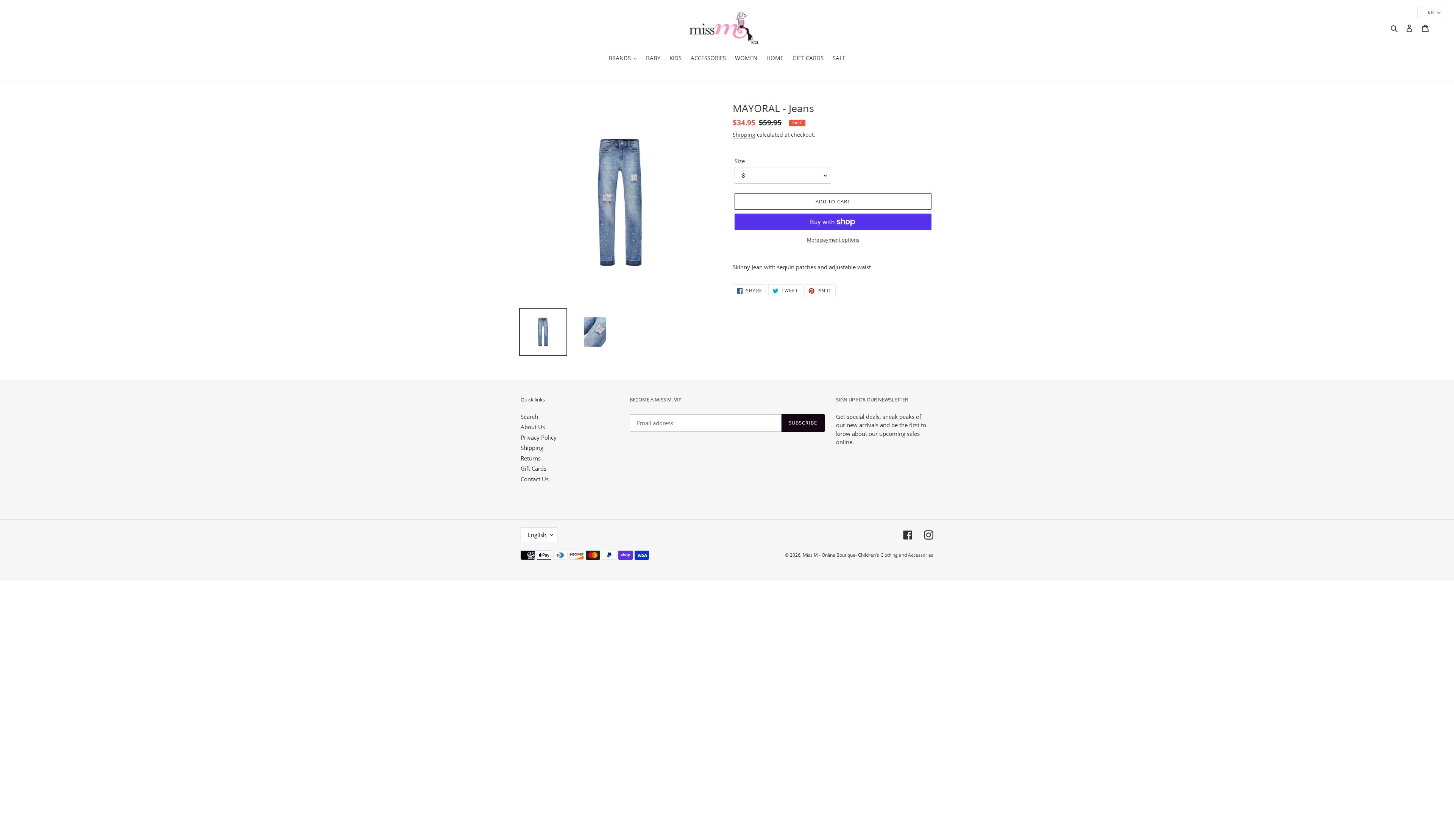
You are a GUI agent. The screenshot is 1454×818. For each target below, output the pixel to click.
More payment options (833, 239)
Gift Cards (533, 468)
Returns (531, 458)
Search (529, 416)
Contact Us (535, 479)
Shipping (744, 134)
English (537, 535)
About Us (533, 427)
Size (740, 161)
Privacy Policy (539, 437)
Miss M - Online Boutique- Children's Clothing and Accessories (868, 555)
